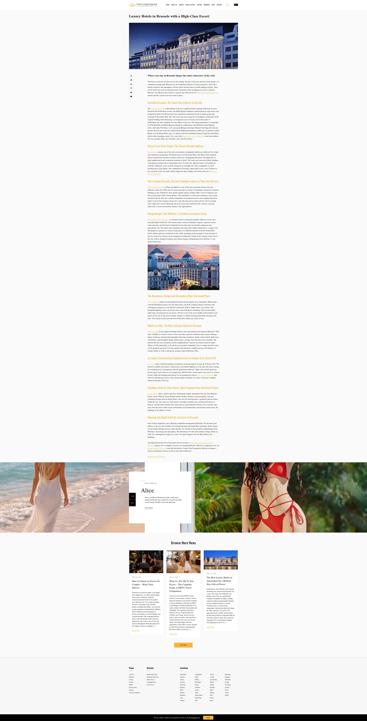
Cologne (182, 700)
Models (181, 5)
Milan (211, 690)
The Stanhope (153, 393)
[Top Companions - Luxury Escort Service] (143, 4)
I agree (208, 718)
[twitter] (131, 80)
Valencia (227, 687)
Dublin (197, 679)
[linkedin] (131, 84)
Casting (199, 5)
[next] (132, 496)
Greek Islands (199, 695)
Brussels (182, 692)
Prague (212, 698)
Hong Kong (198, 698)
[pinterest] (131, 88)
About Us (174, 5)
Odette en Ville (153, 331)
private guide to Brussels (157, 448)
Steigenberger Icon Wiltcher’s (158, 219)
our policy (194, 718)
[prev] (132, 503)
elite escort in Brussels (205, 375)
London (212, 677)
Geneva (197, 690)
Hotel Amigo (152, 152)
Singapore (227, 677)
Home (167, 5)
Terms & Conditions (134, 692)
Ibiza (196, 700)
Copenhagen (198, 674)
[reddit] (131, 92)
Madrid (212, 682)
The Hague (228, 685)
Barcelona (182, 685)
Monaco (212, 692)
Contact (219, 5)
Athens (182, 679)
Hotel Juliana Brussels (156, 187)
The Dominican (153, 302)
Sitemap (131, 690)
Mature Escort (150, 679)
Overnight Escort (151, 682)
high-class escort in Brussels (193, 136)
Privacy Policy (133, 687)
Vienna (227, 692)
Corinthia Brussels (157, 108)
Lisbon (212, 674)
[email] (131, 96)
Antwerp (182, 677)
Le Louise (151, 364)
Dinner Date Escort (152, 674)
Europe (197, 685)
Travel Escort (190, 5)
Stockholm (228, 679)
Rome (211, 700)
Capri (181, 698)
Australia (182, 682)
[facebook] (131, 76)
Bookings (207, 5)
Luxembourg (213, 679)
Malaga (212, 685)
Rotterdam (228, 674)
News (213, 5)
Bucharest (182, 695)
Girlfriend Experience (153, 677)
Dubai (196, 677)
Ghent (196, 692)
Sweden (227, 682)
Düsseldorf (198, 682)
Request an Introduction (156, 456)
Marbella (212, 687)
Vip (227, 5)
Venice (227, 690)
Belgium (182, 687)
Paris (211, 695)
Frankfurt (197, 687)
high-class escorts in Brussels (207, 92)
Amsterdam (183, 674)
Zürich (227, 695)
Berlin (181, 690)
